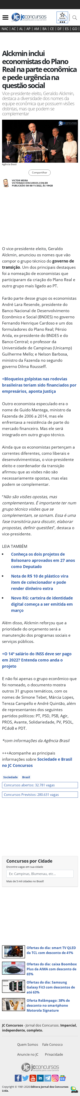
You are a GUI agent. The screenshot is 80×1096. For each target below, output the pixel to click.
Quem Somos (27, 1044)
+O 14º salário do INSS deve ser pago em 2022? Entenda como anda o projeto (37, 660)
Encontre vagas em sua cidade (24, 867)
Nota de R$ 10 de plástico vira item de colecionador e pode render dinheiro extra (39, 582)
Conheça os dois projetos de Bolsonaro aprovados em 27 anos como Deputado (43, 560)
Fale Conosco (52, 1044)
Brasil (26, 777)
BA (44, 28)
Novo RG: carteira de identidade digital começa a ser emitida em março (42, 604)
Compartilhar (39, 172)
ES (67, 28)
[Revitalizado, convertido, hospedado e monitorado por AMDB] (74, 1089)
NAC (5, 28)
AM (36, 28)
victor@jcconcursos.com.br (30, 182)
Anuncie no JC (27, 1054)
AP (28, 28)
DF (59, 28)
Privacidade (54, 1054)
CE (52, 28)
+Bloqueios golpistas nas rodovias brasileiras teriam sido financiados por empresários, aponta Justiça (39, 385)
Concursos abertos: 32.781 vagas (29, 785)
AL (21, 28)
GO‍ (74, 28)
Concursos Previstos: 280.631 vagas (31, 794)
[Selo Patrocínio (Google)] (62, 17)
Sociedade (10, 777)
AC (14, 28)
